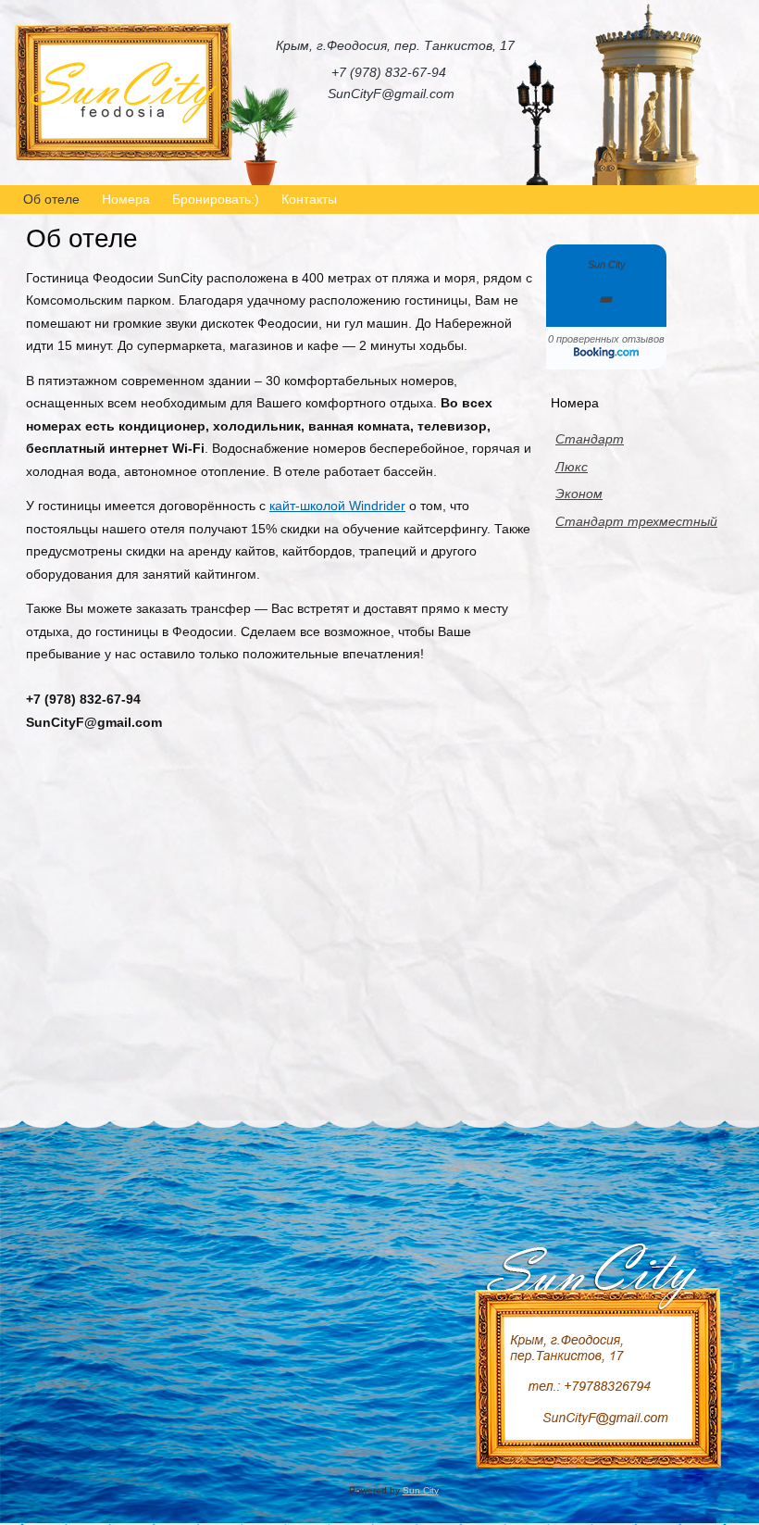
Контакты (309, 199)
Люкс (571, 466)
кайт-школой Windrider (337, 505)
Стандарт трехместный (636, 521)
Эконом (579, 493)
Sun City (421, 1490)
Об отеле (51, 199)
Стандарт (589, 438)
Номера (126, 199)
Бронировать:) (215, 199)
